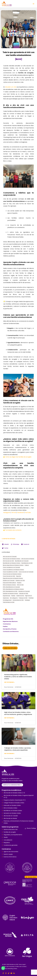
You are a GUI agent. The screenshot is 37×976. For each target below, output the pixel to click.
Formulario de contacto (13, 530)
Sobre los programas (10, 827)
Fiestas (13, 596)
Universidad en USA (18, 600)
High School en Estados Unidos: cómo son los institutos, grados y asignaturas (18, 713)
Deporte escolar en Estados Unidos (13, 578)
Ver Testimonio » (9, 682)
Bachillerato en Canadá (21, 561)
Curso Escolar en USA (9, 576)
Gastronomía (20, 596)
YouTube (28, 513)
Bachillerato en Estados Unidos (11, 563)
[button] (5, 544)
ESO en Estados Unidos (9, 585)
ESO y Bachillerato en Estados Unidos (13, 589)
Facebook (20, 513)
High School (28, 596)
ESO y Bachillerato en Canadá (11, 587)
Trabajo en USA (23, 598)
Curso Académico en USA (10, 572)
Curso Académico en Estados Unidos (13, 570)
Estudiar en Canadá (24, 591)
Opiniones (6, 598)
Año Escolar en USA (8, 561)
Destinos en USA (20, 580)
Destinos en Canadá (8, 580)
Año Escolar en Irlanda (27, 559)
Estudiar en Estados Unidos (10, 593)
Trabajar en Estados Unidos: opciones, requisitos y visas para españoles (17, 749)
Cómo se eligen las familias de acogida (18, 457)
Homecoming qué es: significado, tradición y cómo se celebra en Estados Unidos (18, 677)
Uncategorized (7, 600)
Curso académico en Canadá (11, 567)
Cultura (27, 565)
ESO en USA (20, 585)
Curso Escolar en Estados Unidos (12, 574)
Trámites (31, 598)
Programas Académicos (11, 790)
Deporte (18, 576)
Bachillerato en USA (27, 563)
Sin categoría (14, 598)
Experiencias (6, 596)
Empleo (19, 583)
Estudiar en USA (10, 87)
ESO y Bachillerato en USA (10, 591)
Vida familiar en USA (8, 602)
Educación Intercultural (9, 583)
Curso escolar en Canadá (26, 572)
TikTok (13, 513)
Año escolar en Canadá (9, 556)
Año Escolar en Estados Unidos (11, 559)
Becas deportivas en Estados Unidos (13, 565)
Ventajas (27, 600)
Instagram (6, 513)
